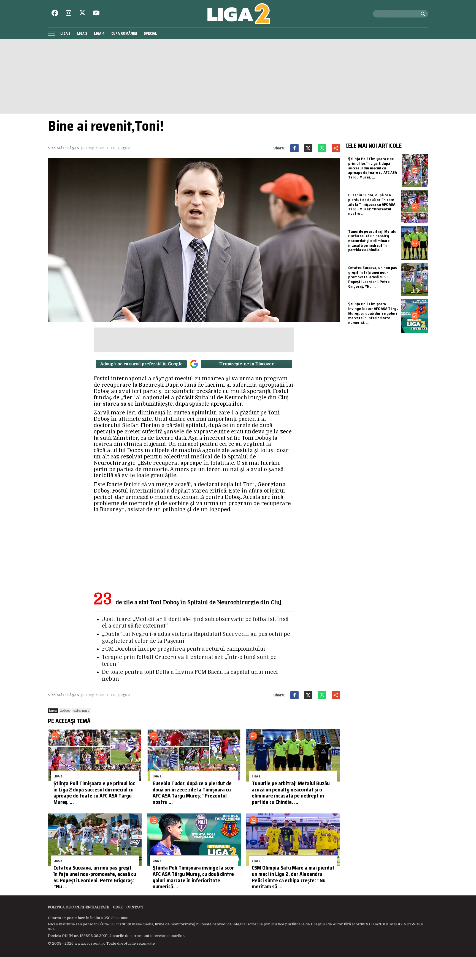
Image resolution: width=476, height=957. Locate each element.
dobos (65, 711)
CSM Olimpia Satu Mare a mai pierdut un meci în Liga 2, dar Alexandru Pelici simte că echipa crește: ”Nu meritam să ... (293, 877)
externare (81, 711)
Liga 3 (82, 33)
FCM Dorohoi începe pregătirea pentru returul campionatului (183, 649)
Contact (134, 907)
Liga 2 (65, 33)
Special (150, 33)
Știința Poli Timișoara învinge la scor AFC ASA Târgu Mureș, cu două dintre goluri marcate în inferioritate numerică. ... (193, 877)
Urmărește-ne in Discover (246, 363)
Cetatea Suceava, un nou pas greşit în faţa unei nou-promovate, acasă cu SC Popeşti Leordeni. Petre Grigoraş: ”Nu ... (94, 877)
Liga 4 (99, 33)
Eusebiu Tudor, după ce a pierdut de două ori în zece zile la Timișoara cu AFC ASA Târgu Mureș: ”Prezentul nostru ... (192, 792)
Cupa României (124, 33)
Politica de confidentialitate (78, 907)
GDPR (118, 907)
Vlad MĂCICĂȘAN (64, 148)
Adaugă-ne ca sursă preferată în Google (141, 363)
